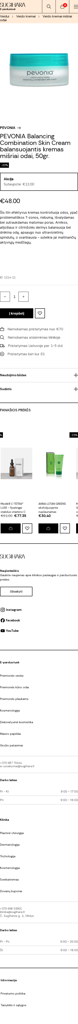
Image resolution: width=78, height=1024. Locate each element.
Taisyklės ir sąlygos (13, 1005)
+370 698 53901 (11, 908)
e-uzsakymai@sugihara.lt (17, 766)
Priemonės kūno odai (14, 687)
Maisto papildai (10, 734)
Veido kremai (26, 16)
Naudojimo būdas (13, 375)
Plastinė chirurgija (12, 833)
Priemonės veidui (12, 675)
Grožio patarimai (11, 745)
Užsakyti (16, 591)
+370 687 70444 (11, 762)
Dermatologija (10, 844)
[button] (10, 528)
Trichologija (7, 856)
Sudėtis (6, 389)
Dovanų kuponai (11, 891)
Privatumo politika (13, 993)
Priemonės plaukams (14, 699)
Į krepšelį (16, 313)
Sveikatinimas (9, 879)
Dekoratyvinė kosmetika (16, 722)
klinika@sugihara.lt (12, 912)
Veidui (4, 16)
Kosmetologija (10, 710)
